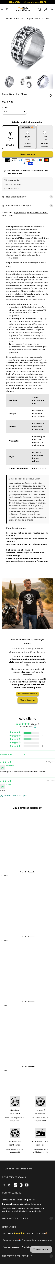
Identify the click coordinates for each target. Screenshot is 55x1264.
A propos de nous (43, 1240)
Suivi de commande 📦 (36, 1233)
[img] (5, 762)
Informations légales (15, 1218)
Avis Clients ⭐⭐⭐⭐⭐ (14, 1233)
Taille (5, 107)
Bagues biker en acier (37, 212)
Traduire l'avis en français (15, 795)
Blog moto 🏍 (28, 1240)
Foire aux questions (11, 1247)
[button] (6, 82)
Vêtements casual (27, 700)
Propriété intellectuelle (17, 1256)
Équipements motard (27, 694)
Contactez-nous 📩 (12, 1240)
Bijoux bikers (7, 215)
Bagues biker (20, 212)
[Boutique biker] (23, 9)
